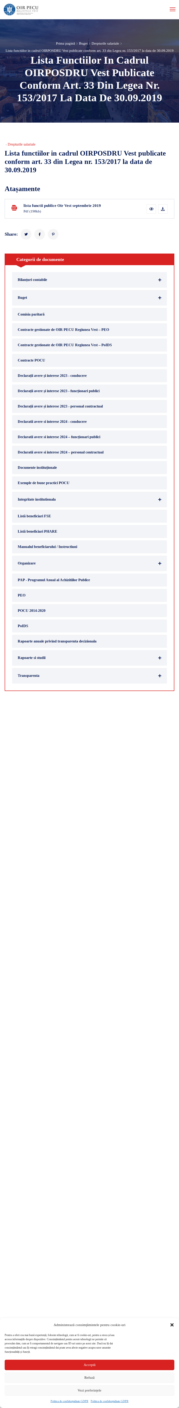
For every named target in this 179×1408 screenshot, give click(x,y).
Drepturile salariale (105, 43)
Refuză (89, 1377)
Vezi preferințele (89, 1390)
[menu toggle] (173, 9)
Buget (83, 43)
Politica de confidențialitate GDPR (69, 1401)
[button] (172, 1325)
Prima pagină (65, 43)
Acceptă (90, 1365)
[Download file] (163, 209)
